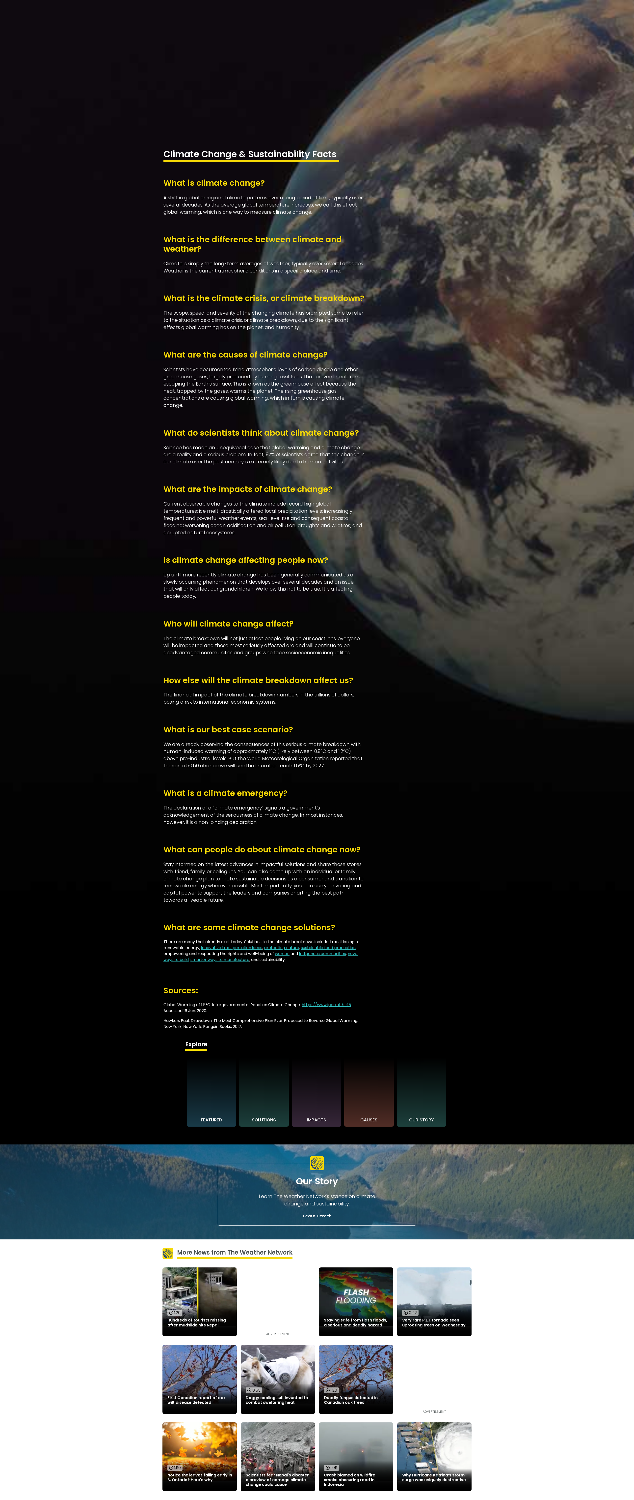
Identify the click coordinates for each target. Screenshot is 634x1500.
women (282, 954)
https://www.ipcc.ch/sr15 (326, 1005)
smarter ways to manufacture (219, 959)
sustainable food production (328, 948)
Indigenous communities (322, 954)
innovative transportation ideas (231, 948)
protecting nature (281, 948)
